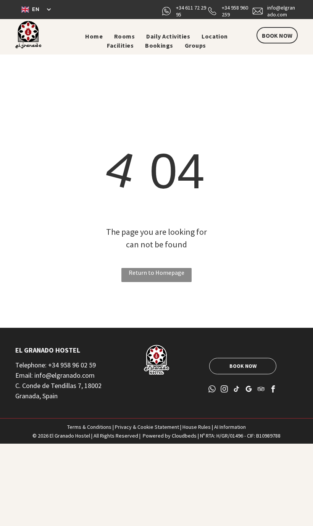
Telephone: (31, 365)
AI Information (230, 426)
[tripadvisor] (260, 389)
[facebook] (273, 389)
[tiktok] (236, 389)
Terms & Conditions (89, 426)
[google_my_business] (248, 389)
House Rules (196, 426)
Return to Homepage (156, 272)
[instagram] (224, 389)
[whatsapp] (212, 389)
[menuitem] (93, 36)
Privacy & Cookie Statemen (146, 426)
